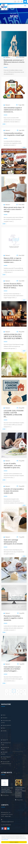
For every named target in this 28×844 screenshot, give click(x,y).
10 (21, 694)
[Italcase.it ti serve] (4, 6)
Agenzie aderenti (6, 725)
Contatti (4, 730)
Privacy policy (5, 839)
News (3, 728)
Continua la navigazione (14, 842)
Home (3, 715)
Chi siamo (4, 717)
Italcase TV (5, 740)
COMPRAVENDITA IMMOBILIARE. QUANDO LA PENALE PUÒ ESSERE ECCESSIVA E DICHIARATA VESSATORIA (20, 792)
